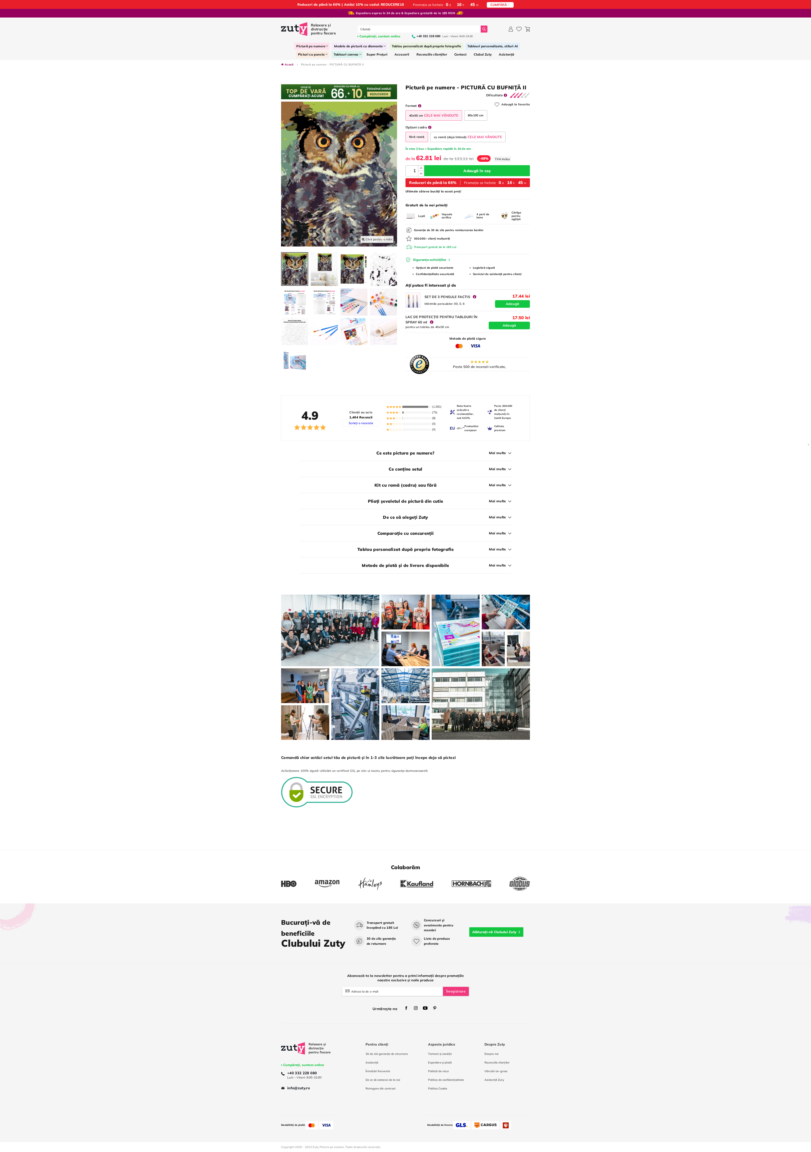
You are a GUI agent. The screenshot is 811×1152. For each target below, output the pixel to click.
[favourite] (519, 29)
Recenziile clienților (497, 1062)
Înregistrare (455, 991)
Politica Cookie (437, 1088)
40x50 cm (434, 115)
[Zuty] (293, 1052)
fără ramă (417, 137)
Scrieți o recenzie (361, 423)
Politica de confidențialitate (446, 1079)
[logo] (309, 29)
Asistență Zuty (494, 1079)
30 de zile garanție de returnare (387, 1053)
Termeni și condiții (440, 1053)
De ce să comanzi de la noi (383, 1079)
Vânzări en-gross (496, 1071)
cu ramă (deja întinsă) (468, 137)
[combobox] (419, 29)
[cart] (527, 29)
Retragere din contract (381, 1088)
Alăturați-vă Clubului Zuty (494, 932)
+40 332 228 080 (302, 1073)
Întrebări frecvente (378, 1071)
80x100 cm (476, 115)
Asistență (372, 1062)
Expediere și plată (440, 1062)
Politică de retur (438, 1071)
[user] (510, 29)
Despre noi (491, 1053)
